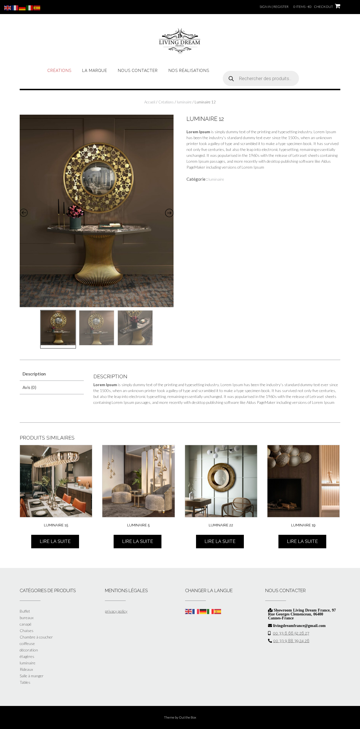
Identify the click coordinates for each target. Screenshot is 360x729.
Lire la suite (55, 541)
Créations (59, 70)
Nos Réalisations (188, 70)
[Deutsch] (203, 611)
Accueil (149, 102)
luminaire (184, 102)
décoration (29, 650)
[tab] (52, 374)
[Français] (196, 611)
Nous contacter (138, 70)
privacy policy (116, 611)
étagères (27, 656)
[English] (188, 611)
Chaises (26, 630)
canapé (26, 624)
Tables (25, 682)
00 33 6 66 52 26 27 (291, 633)
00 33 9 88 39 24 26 (291, 641)
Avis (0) (29, 387)
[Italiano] (210, 611)
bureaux (26, 617)
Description (34, 373)
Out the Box (187, 717)
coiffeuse (27, 643)
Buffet (25, 611)
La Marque (94, 70)
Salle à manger (32, 675)
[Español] (218, 611)
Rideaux (26, 669)
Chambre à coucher (36, 637)
